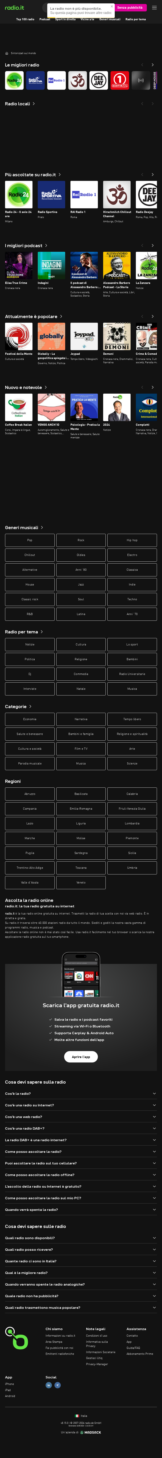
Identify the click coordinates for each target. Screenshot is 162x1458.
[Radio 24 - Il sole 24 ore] (14, 80)
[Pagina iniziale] (6, 53)
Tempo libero (132, 719)
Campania (29, 808)
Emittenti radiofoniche (60, 1353)
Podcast (44, 19)
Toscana (81, 867)
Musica (132, 688)
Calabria (132, 794)
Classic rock (30, 599)
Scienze (132, 763)
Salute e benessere (30, 734)
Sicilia (132, 853)
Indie (132, 584)
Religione (81, 659)
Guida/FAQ (133, 1348)
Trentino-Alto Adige (30, 867)
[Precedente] (142, 173)
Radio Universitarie (132, 674)
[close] (112, 6)
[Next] (152, 63)
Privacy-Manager (97, 1364)
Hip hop (132, 540)
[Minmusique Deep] (141, 80)
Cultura (81, 644)
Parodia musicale (30, 763)
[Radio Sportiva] (35, 80)
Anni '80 (81, 569)
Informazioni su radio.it (60, 1335)
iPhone (9, 1384)
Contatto (132, 1335)
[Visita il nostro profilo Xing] (57, 1385)
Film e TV (81, 748)
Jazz (81, 584)
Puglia (30, 853)
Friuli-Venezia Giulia (132, 808)
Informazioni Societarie (100, 1352)
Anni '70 (132, 614)
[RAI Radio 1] (56, 80)
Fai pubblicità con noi (59, 1348)
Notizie (29, 644)
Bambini (132, 659)
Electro (132, 555)
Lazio (29, 823)
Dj (29, 674)
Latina (81, 614)
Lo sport (132, 644)
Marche (30, 838)
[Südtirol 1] (120, 80)
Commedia (81, 674)
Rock (81, 540)
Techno (132, 599)
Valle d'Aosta (30, 882)
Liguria (81, 823)
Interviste (29, 688)
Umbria (132, 867)
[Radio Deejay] (98, 80)
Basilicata (81, 794)
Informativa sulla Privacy (97, 1344)
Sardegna (81, 853)
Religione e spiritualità (132, 734)
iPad (8, 1390)
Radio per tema (136, 19)
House (30, 584)
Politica (30, 659)
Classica (132, 569)
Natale (81, 688)
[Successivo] (152, 173)
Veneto (81, 882)
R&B (30, 614)
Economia (29, 719)
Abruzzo (29, 794)
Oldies (81, 555)
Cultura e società (30, 748)
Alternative (29, 569)
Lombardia (132, 823)
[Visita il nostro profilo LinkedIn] (48, 1385)
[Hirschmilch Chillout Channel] (77, 80)
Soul (81, 599)
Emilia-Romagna (81, 808)
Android (10, 1396)
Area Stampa (54, 1341)
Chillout (29, 555)
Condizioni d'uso (96, 1335)
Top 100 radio (25, 19)
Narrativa (81, 719)
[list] (81, 80)
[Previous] (142, 63)
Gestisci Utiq (94, 1358)
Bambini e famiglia (80, 734)
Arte (132, 748)
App (129, 1341)
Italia (83, 1416)
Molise (81, 838)
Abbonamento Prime (140, 1353)
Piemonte (132, 838)
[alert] (81, 10)
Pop (29, 540)
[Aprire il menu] (154, 7)
